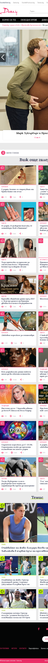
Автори (14, 648)
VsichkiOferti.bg (5, 3)
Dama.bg (16, 3)
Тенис (37, 497)
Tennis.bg (40, 3)
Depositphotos (34, 648)
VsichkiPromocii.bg (28, 3)
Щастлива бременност (31, 25)
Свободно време (29, 20)
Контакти (22, 648)
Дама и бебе (15, 25)
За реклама (4, 648)
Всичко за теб (9, 20)
